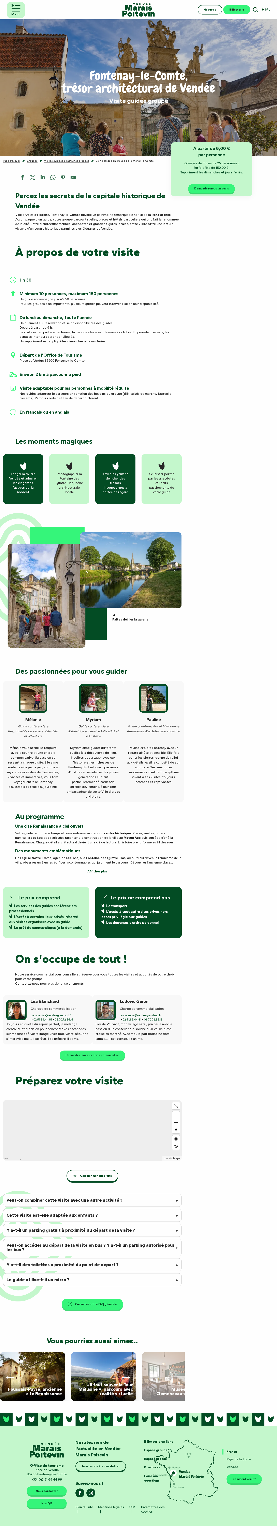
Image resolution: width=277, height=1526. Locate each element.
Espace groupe (155, 1450)
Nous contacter (47, 1491)
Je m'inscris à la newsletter (101, 1466)
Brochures (152, 1467)
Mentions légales (111, 1507)
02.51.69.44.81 (42, 1019)
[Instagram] (90, 1494)
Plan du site (84, 1507)
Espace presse (155, 1459)
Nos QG (46, 1503)
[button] (255, 9)
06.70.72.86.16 (64, 1019)
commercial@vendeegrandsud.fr (51, 1015)
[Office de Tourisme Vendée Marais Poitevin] (138, 9)
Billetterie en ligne (158, 1441)
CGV (132, 1507)
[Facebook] (79, 1494)
